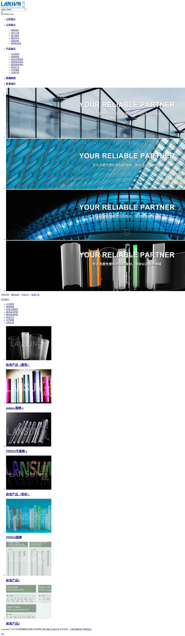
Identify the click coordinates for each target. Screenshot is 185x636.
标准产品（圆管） (18, 364)
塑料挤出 (15, 30)
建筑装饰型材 (17, 65)
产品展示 (11, 48)
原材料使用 (16, 43)
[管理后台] (87, 629)
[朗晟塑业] (13, 8)
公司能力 (11, 25)
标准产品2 (13, 623)
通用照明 (15, 57)
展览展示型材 (17, 62)
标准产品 (15, 67)
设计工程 (15, 33)
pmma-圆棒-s (14, 408)
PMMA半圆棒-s (16, 451)
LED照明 (15, 54)
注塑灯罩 (15, 73)
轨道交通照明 (17, 59)
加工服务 (15, 35)
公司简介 (11, 19)
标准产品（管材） (18, 494)
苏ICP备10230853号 (50, 629)
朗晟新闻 (11, 78)
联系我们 (11, 83)
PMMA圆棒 (14, 537)
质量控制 (15, 41)
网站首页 (15, 295)
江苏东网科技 (76, 629)
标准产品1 (13, 580)
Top (2, 634)
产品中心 (25, 295)
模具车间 (15, 38)
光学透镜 (15, 70)
